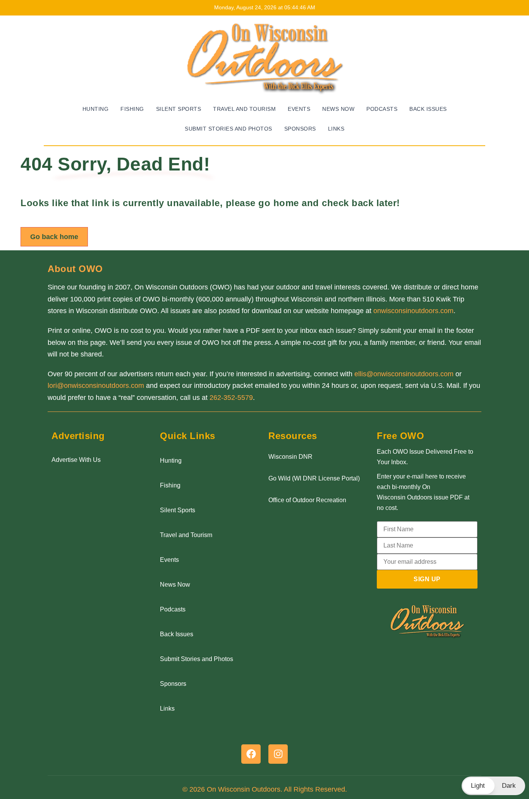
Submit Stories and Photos (228, 129)
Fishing (132, 109)
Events (299, 109)
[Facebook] (251, 754)
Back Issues (428, 109)
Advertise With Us (76, 459)
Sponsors (300, 129)
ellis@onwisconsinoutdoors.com (403, 374)
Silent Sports (178, 109)
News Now (338, 109)
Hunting (95, 109)
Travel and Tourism (244, 109)
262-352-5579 (231, 397)
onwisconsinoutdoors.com (413, 311)
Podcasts (381, 109)
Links (336, 129)
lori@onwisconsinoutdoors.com (96, 385)
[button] (493, 786)
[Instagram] (278, 754)
